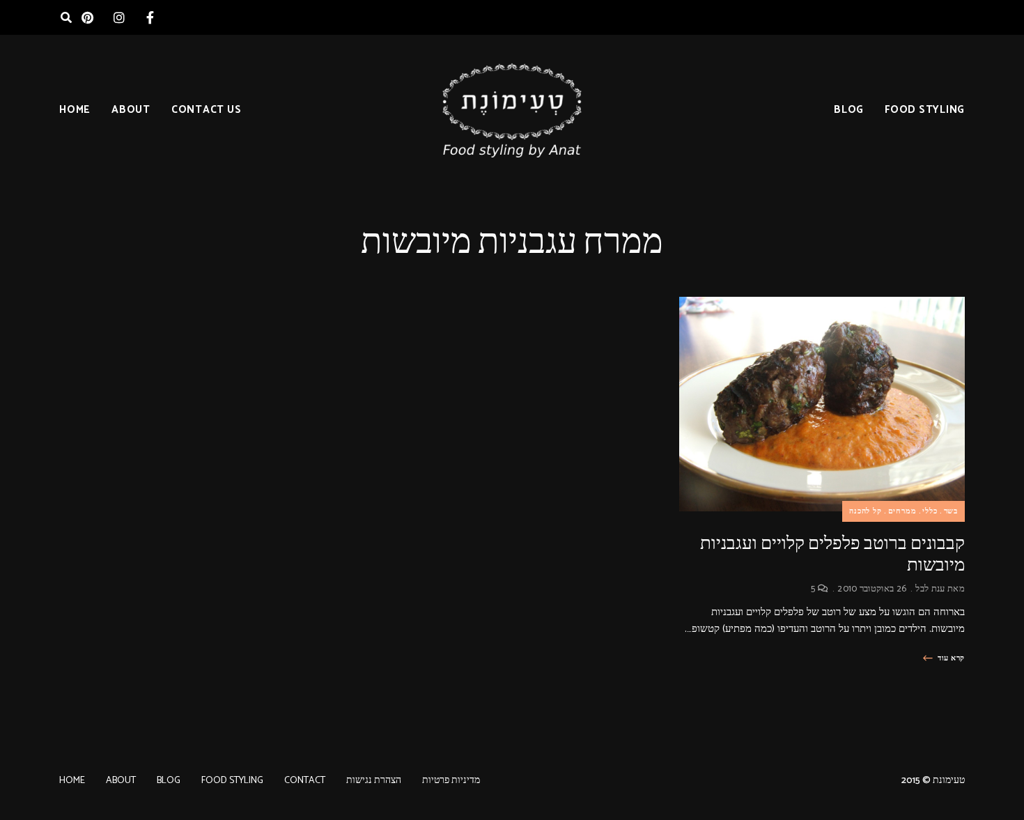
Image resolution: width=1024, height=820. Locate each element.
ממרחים (902, 511)
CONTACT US (206, 109)
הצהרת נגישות (373, 781)
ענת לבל (930, 589)
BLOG (849, 109)
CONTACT (304, 781)
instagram (118, 17)
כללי (929, 511)
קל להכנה (865, 511)
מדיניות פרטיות (451, 781)
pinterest (87, 17)
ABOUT (130, 109)
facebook (150, 17)
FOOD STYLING (925, 109)
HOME (75, 109)
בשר (951, 511)
